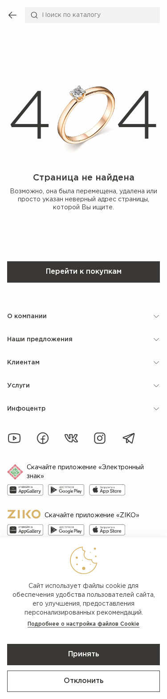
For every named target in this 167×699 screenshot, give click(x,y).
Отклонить (84, 681)
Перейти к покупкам (84, 271)
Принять (83, 654)
